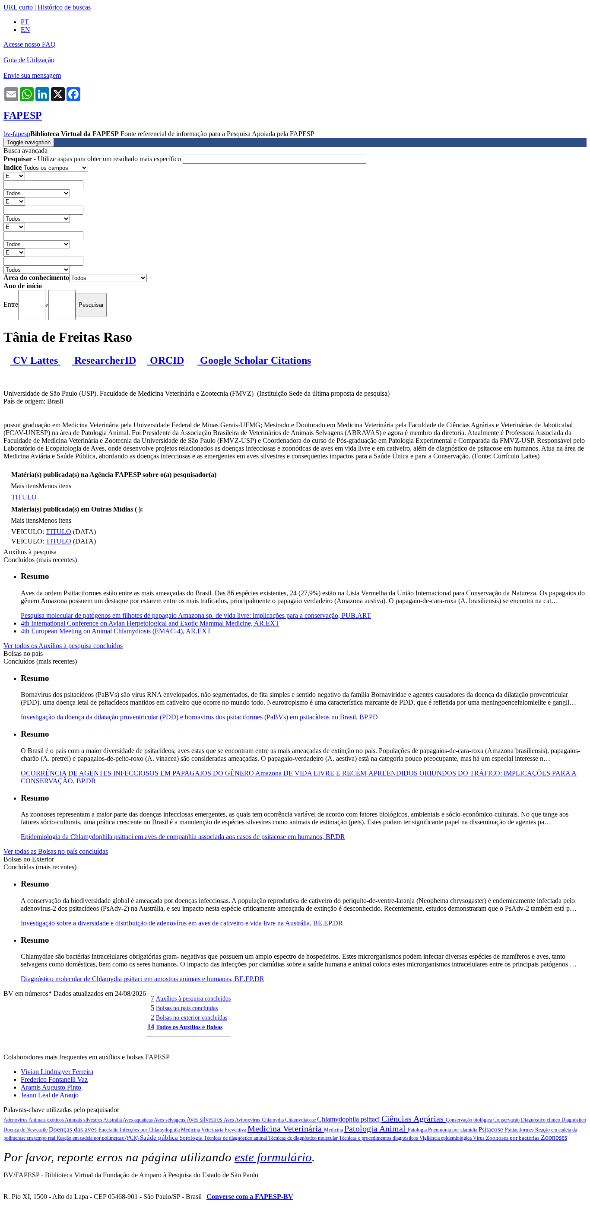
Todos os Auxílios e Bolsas (189, 1026)
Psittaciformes (520, 1130)
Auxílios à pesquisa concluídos (193, 998)
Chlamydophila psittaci (349, 1119)
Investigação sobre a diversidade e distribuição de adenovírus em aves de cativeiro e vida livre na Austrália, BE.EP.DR (182, 923)
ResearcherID (104, 360)
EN (25, 29)
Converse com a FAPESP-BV (249, 1196)
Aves (229, 1120)
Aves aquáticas (138, 1120)
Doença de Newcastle (26, 1130)
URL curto (18, 7)
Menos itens (54, 485)
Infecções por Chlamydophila (150, 1130)
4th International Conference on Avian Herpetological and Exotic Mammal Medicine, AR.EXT (150, 623)
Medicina (334, 1130)
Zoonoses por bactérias (513, 1138)
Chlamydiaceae (301, 1120)
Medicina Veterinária (285, 1128)
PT (25, 21)
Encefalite (109, 1130)
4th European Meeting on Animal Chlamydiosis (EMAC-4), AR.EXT (116, 631)
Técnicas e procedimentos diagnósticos (379, 1138)
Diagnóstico (573, 1120)
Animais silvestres (84, 1120)
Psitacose (492, 1129)
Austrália (113, 1120)
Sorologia (192, 1138)
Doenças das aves (73, 1129)
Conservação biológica (469, 1120)
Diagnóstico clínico (541, 1120)
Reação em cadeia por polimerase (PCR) (98, 1138)
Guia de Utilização (28, 60)
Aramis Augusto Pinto (51, 1087)
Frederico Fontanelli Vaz (54, 1079)
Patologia (418, 1130)
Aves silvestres (205, 1119)
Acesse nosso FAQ (29, 44)
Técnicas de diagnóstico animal (236, 1138)
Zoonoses (554, 1137)
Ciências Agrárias (413, 1118)
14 (150, 1026)
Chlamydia (273, 1120)
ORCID (165, 360)
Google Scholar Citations (254, 360)
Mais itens (24, 485)
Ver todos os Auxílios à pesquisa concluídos (63, 645)
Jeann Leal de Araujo (50, 1095)
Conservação (507, 1120)
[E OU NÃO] (14, 175)
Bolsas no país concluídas (187, 1007)
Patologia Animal (376, 1128)
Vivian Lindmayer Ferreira (57, 1071)
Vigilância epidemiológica (446, 1138)
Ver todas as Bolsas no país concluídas (55, 851)
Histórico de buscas (64, 7)
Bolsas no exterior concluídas (191, 1017)
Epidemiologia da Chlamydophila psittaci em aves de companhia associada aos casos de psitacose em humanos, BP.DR (183, 836)
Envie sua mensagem (32, 75)
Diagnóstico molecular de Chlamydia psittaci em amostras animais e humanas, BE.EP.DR (142, 978)
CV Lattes (35, 360)
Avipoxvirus (248, 1120)
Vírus (479, 1138)
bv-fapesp (16, 133)
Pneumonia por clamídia (453, 1130)
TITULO (24, 497)
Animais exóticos (47, 1120)
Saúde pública (160, 1137)
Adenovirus (16, 1120)
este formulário (273, 1157)
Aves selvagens (170, 1120)
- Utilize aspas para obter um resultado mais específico (93, 158)
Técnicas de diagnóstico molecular (303, 1138)
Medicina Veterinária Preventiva (214, 1130)
